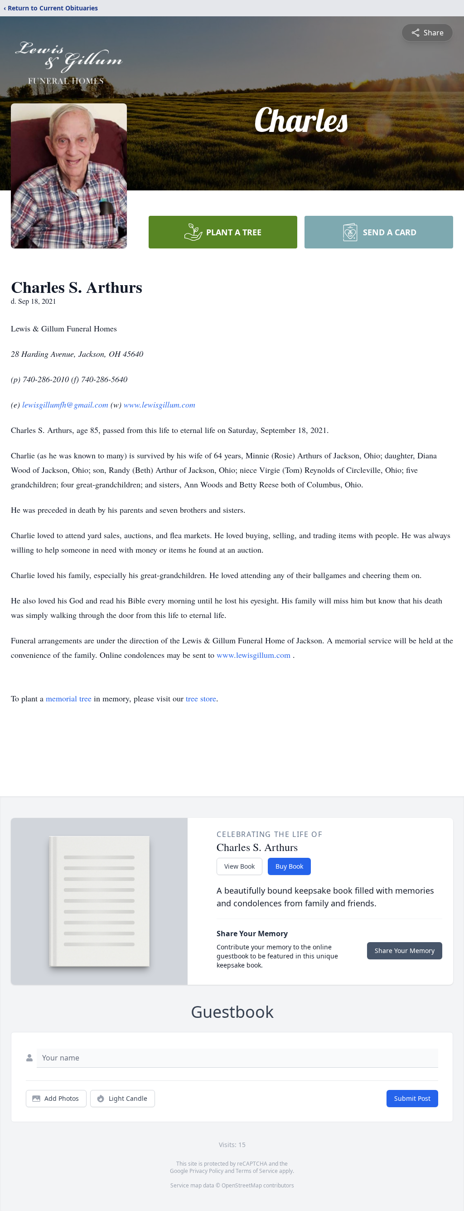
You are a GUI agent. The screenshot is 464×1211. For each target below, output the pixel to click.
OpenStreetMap (242, 1185)
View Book (239, 866)
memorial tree (69, 698)
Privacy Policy (206, 1171)
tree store (201, 698)
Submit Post (412, 1098)
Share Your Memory (405, 950)
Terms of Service (257, 1171)
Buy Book (289, 866)
